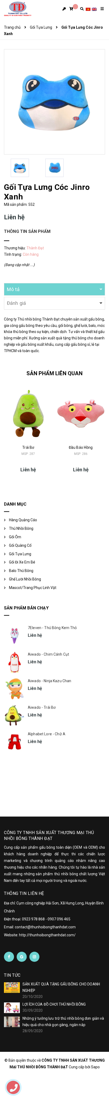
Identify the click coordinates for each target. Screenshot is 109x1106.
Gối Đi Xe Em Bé (22, 562)
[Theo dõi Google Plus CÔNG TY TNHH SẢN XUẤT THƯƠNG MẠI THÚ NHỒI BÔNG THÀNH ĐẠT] (22, 957)
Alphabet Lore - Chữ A (46, 734)
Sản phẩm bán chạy (26, 607)
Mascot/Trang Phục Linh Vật (32, 588)
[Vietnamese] (88, 9)
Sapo (95, 1067)
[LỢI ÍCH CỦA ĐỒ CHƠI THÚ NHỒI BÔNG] (12, 1007)
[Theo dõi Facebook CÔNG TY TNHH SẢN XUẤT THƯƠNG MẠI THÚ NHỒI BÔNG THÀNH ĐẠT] (9, 957)
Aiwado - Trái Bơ (42, 707)
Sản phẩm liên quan (54, 373)
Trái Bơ (28, 447)
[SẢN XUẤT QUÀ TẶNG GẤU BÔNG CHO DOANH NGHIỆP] (12, 987)
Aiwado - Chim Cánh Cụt (48, 654)
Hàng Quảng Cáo (23, 520)
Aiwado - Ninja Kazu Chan (49, 681)
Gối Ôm (15, 537)
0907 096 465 (59, 919)
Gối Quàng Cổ (20, 545)
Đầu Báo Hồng (81, 447)
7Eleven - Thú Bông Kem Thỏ (52, 628)
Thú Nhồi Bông (21, 528)
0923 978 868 (33, 919)
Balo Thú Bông (21, 571)
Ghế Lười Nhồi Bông (25, 579)
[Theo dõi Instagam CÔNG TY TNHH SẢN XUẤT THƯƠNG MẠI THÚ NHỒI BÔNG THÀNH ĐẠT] (34, 957)
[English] (94, 9)
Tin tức (12, 975)
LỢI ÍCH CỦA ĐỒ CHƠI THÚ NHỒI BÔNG (54, 1004)
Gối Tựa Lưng (20, 554)
